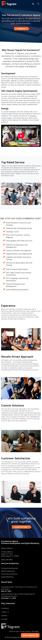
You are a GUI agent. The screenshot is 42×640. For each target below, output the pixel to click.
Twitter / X (5, 612)
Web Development (8, 571)
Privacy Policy (25, 631)
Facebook (5, 608)
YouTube (4, 619)
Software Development (9, 568)
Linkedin (4, 616)
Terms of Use (14, 631)
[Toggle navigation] (38, 4)
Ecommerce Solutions (9, 574)
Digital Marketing (7, 577)
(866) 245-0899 (7, 560)
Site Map (35, 631)
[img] (33, 4)
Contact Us (21, 29)
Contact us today (21, 527)
